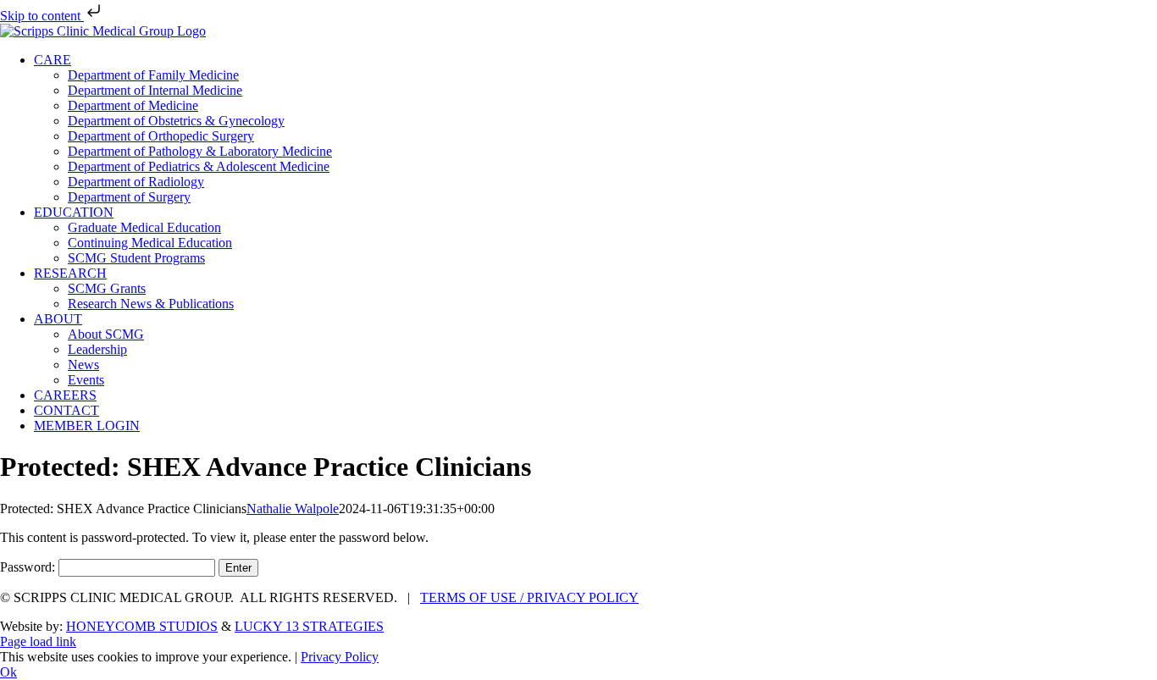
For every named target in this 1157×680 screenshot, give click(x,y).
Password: (29, 567)
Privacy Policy (340, 657)
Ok (8, 672)
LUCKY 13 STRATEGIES (309, 626)
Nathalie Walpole (292, 508)
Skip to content (42, 15)
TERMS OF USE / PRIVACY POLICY (529, 597)
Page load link (38, 641)
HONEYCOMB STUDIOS (142, 626)
